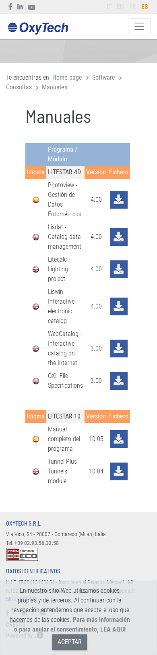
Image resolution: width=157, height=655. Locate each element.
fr (132, 7)
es (144, 7)
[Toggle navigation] (139, 26)
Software (103, 77)
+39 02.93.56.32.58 (36, 543)
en (120, 7)
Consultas (19, 87)
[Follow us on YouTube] (32, 7)
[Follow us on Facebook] (10, 7)
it (109, 7)
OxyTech (37, 29)
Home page (67, 77)
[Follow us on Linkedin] (20, 7)
